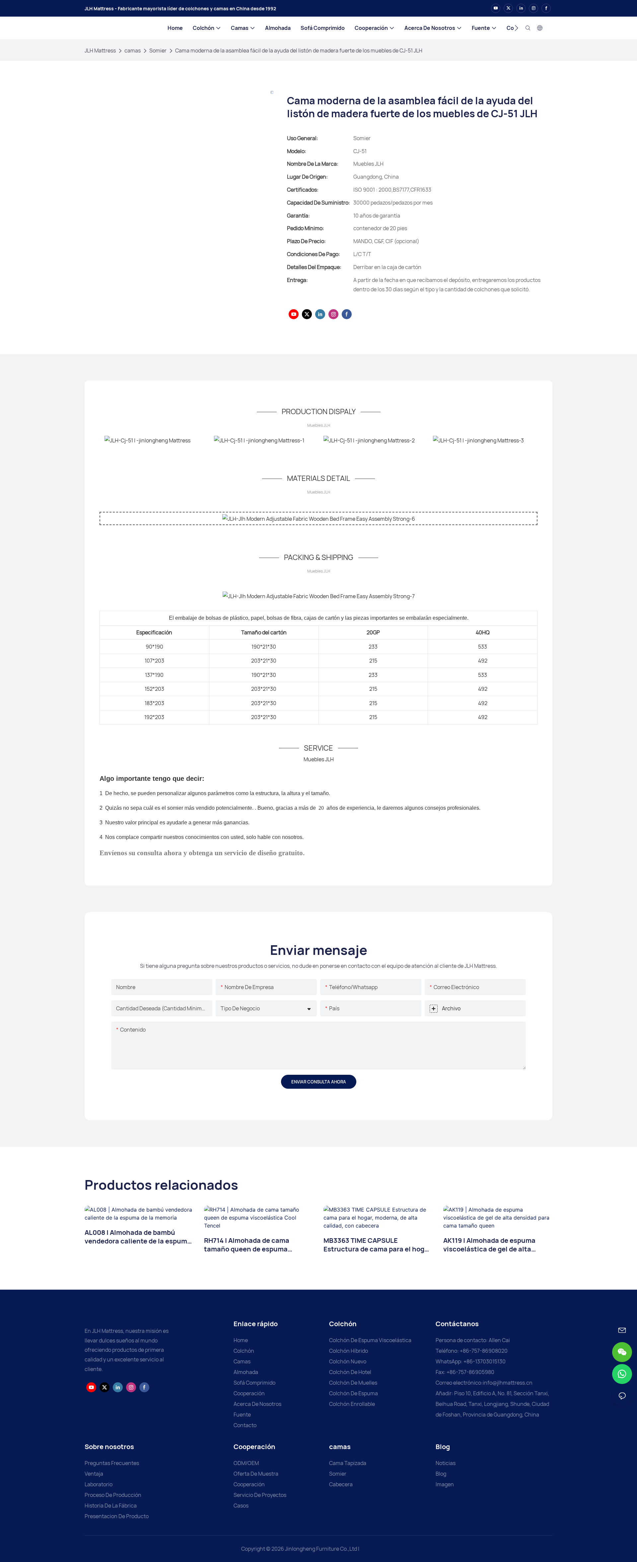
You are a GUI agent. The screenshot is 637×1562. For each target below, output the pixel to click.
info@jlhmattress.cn (507, 1382)
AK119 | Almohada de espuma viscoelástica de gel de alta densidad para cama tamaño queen (489, 1244)
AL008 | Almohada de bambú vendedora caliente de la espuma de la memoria (138, 1236)
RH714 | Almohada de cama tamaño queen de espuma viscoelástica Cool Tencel (246, 1244)
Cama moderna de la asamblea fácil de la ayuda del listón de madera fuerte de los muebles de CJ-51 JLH (298, 50)
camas (132, 50)
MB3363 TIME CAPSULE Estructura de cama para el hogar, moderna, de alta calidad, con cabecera (377, 1244)
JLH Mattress (100, 50)
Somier (158, 50)
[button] (516, 28)
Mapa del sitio (379, 1548)
